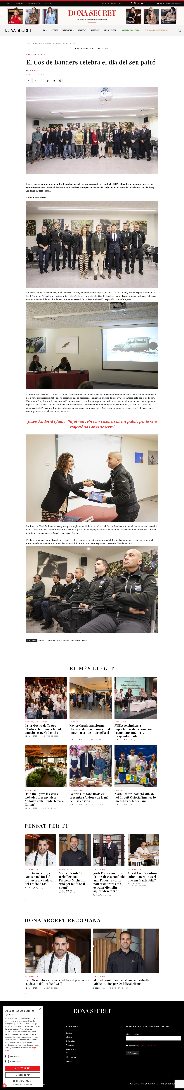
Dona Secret (36, 70)
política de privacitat (147, 1045)
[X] (138, 3)
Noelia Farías (65, 891)
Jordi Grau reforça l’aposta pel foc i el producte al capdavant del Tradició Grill (40, 878)
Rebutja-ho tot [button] (22, 1075)
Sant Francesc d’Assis (79, 640)
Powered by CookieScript (23, 1084)
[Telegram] (60, 80)
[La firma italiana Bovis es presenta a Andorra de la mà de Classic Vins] (91, 766)
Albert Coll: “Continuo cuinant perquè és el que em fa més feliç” (143, 876)
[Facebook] (131, 3)
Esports (119, 790)
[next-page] (32, 901)
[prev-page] (27, 901)
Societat (28, 43)
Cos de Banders (63, 640)
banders (41, 640)
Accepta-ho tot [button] (23, 1068)
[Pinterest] (41, 80)
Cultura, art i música (36, 722)
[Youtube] (142, 3)
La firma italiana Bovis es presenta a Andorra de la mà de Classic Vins (89, 797)
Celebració (51, 640)
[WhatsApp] (47, 80)
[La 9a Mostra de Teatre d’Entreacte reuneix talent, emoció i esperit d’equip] (46, 698)
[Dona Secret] (92, 1011)
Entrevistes (31, 869)
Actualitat (120, 722)
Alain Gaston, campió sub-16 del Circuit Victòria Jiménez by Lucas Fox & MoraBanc (135, 797)
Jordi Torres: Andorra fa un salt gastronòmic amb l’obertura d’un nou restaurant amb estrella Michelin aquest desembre (109, 882)
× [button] (40, 1009)
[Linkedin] (53, 80)
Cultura (74, 722)
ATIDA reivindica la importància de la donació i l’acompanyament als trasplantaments (133, 730)
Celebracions (77, 790)
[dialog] (23, 1046)
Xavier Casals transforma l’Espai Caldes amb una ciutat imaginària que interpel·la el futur (90, 730)
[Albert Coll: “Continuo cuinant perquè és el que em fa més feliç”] (143, 850)
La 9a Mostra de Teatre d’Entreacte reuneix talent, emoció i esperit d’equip (43, 729)
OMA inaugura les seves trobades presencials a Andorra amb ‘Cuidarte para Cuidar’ (44, 799)
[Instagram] (135, 3)
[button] (179, 30)
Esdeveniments (38, 43)
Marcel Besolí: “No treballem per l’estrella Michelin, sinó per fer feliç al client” (72, 880)
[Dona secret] (18, 30)
